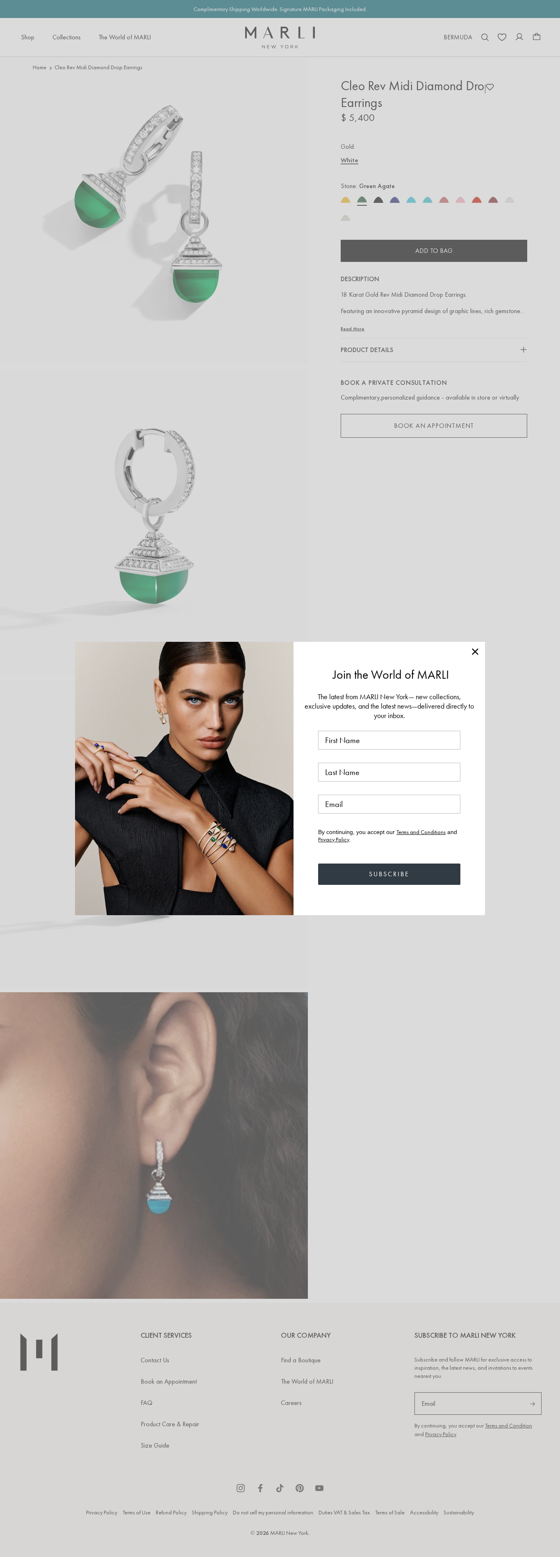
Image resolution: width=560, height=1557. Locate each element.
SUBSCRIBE (389, 874)
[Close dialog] (475, 651)
